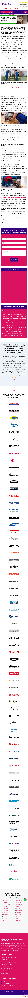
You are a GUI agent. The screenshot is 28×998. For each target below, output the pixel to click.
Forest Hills (5, 922)
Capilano (5, 902)
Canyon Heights (6, 920)
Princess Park (19, 900)
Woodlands (18, 922)
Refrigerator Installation (7, 970)
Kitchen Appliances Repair (7, 961)
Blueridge (18, 908)
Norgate (5, 927)
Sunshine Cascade (20, 924)
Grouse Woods (6, 918)
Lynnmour (18, 906)
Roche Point (18, 914)
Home (2, 14)
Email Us (5, 981)
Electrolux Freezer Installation (9, 14)
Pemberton (5, 924)
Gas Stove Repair (5, 959)
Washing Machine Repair (7, 964)
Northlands (18, 912)
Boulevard (18, 902)
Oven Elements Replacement (8, 962)
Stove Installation (5, 971)
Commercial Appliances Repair (8, 957)
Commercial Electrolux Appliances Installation (14, 197)
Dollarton (18, 916)
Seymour (5, 916)
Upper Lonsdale (6, 904)
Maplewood (5, 914)
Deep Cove (5, 900)
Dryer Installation (5, 966)
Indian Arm (18, 920)
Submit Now (14, 259)
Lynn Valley (5, 912)
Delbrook (5, 906)
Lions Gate (5, 908)
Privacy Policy (4, 973)
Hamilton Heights (6, 929)
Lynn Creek (5, 910)
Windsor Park (19, 910)
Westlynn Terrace (19, 904)
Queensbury (18, 927)
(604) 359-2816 (6, 983)
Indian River (18, 918)
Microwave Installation (6, 968)
